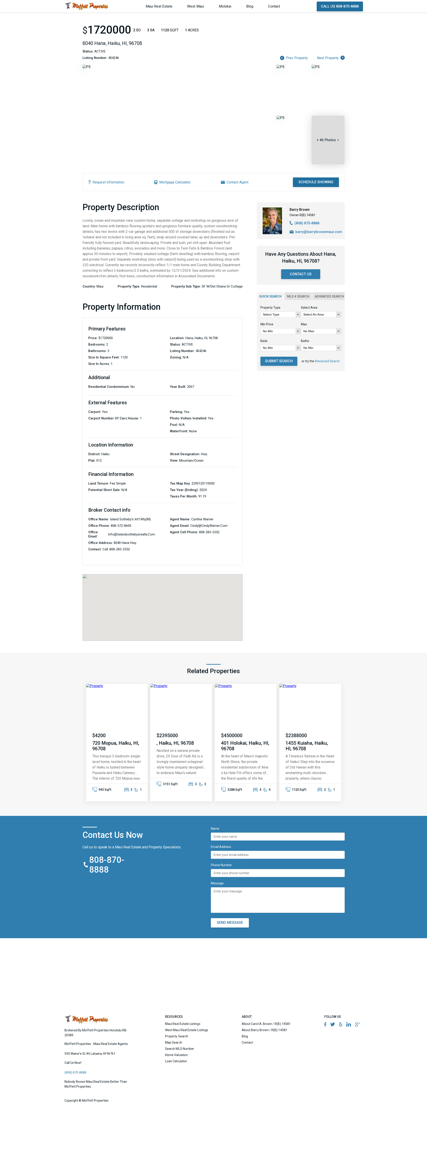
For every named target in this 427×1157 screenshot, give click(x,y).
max (304, 324)
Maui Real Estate (159, 6)
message (217, 883)
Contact (274, 6)
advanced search (329, 296)
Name (215, 828)
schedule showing (315, 182)
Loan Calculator (176, 1061)
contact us (301, 274)
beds (264, 341)
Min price (266, 324)
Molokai (225, 6)
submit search (279, 361)
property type (270, 307)
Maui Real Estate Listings (182, 1024)
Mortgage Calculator (175, 182)
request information (108, 182)
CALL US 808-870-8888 (340, 6)
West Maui (195, 6)
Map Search (173, 1042)
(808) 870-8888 (306, 223)
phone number (221, 865)
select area (309, 307)
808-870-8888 (107, 865)
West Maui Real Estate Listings (186, 1030)
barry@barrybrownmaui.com (318, 232)
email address (221, 847)
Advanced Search (327, 361)
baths (305, 341)
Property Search (176, 1036)
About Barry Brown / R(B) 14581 (264, 1030)
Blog (250, 6)
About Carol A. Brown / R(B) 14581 (266, 1024)
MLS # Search (298, 296)
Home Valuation (176, 1055)
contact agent (237, 182)
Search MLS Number (179, 1048)
